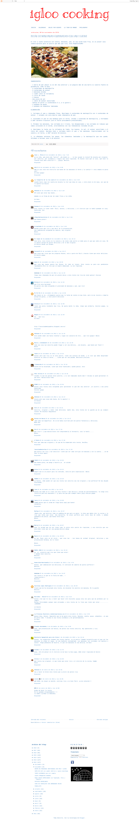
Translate (85, 757)
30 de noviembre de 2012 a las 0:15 (59, 596)
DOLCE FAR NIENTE (55, 27)
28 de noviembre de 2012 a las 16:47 (58, 418)
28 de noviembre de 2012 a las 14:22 (51, 353)
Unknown (36, 190)
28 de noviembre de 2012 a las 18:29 (51, 478)
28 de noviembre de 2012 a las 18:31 (50, 489)
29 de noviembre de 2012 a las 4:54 (61, 562)
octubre (38, 789)
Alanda (36, 649)
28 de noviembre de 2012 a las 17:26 (52, 440)
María (36, 525)
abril (36, 167)
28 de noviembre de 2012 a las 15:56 (51, 384)
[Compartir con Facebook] (54, 144)
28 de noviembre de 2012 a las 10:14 (62, 239)
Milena (36, 282)
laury (36, 500)
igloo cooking (69, 13)
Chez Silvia (38, 373)
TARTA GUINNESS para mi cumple (45, 773)
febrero (38, 808)
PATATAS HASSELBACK (41, 781)
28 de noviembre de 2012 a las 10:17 (53, 251)
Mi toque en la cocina (42, 239)
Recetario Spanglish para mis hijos (46, 637)
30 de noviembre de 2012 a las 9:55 (77, 614)
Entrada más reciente (38, 719)
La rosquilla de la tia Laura (44, 180)
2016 (35, 752)
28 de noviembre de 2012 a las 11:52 (51, 282)
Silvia (36, 659)
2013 (35, 760)
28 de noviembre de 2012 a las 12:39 (51, 314)
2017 (35, 750)
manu (35, 262)
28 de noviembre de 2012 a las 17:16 (49, 429)
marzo (37, 806)
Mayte (36, 536)
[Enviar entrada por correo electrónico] (47, 144)
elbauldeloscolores (40, 217)
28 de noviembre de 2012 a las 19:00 (51, 500)
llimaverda (38, 364)
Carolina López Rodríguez (43, 586)
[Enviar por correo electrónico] (49, 144)
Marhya (36, 511)
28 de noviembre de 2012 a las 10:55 (50, 262)
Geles (36, 469)
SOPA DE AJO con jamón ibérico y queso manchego (51, 771)
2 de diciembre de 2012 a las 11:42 (51, 649)
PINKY (36, 384)
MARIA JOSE (38, 550)
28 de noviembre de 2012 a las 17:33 (59, 449)
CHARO (36, 478)
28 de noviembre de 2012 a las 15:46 (55, 373)
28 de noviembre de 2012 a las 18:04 (51, 460)
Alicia (36, 304)
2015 (35, 755)
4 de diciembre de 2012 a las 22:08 (51, 659)
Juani (36, 353)
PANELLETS (38, 786)
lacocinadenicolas (40, 449)
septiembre (39, 791)
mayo (37, 801)
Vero (35, 408)
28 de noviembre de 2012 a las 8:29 (52, 190)
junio (37, 798)
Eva (35, 429)
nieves (36, 679)
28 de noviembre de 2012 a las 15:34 (54, 364)
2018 (35, 748)
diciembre (38, 764)
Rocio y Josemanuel (40, 343)
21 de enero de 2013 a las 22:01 (51, 670)
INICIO (33, 27)
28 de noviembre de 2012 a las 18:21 (51, 469)
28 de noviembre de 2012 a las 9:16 (60, 217)
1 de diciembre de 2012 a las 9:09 (59, 626)
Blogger (82, 818)
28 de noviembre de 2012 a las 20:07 (51, 525)
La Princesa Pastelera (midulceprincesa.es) (49, 614)
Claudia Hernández (40, 626)
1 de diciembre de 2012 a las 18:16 (71, 637)
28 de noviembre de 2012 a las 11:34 (52, 273)
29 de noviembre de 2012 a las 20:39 (64, 586)
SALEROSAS (42, 27)
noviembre (38, 767)
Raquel (36, 314)
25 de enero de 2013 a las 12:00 (48, 688)
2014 (35, 757)
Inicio (71, 719)
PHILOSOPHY (83, 27)
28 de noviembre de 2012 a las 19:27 (51, 511)
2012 (35, 762)
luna (35, 489)
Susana (36, 206)
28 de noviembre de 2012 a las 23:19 (54, 550)
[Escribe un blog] (51, 144)
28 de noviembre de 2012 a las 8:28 (67, 180)
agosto (37, 794)
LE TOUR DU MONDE (70, 27)
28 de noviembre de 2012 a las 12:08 (51, 304)
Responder (37, 162)
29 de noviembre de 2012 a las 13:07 (52, 573)
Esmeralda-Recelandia (41, 562)
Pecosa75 (37, 251)
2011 (35, 813)
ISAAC (36, 460)
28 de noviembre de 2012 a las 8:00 (50, 167)
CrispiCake (38, 226)
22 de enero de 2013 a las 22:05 (52, 679)
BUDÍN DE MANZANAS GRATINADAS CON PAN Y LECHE (51, 769)
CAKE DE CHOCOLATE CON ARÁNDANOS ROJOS (48, 783)
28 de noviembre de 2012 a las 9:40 (54, 226)
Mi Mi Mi (37, 293)
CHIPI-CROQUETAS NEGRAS (43, 775)
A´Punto (36, 440)
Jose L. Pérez (39, 155)
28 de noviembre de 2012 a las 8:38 (51, 206)
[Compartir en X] (52, 144)
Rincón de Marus (39, 418)
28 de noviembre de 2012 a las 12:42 (52, 333)
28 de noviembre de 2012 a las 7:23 (56, 155)
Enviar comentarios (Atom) (51, 722)
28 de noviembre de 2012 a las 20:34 (51, 536)
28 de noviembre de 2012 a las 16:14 (52, 397)
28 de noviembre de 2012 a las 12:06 (53, 293)
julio (37, 796)
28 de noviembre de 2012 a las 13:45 (60, 343)
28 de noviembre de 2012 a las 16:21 (50, 408)
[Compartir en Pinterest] (55, 144)
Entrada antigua (102, 719)
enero (37, 810)
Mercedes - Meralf (40, 596)
